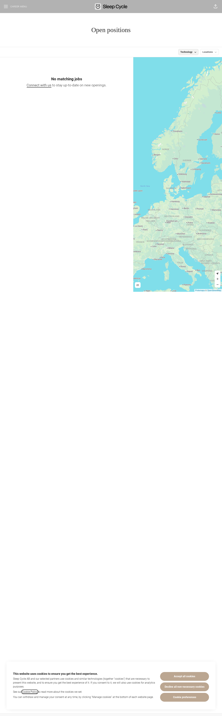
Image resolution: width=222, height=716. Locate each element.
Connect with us (39, 85)
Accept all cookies (184, 676)
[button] (215, 6)
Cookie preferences (184, 697)
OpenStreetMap (214, 290)
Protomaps (200, 290)
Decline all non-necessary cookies (184, 686)
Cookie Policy (30, 691)
